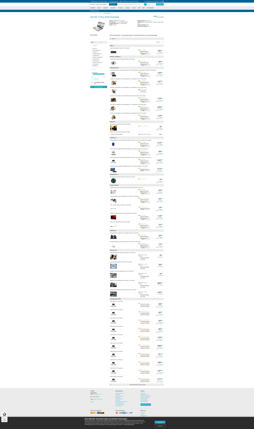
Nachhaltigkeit (144, 415)
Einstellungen (160, 425)
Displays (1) (95, 52)
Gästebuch (143, 413)
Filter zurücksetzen (99, 86)
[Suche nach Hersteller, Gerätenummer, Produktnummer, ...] (145, 4)
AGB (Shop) (117, 394)
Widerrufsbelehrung (119, 403)
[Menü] (6, 412)
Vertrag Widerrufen (144, 400)
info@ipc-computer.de (97, 399)
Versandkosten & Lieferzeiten (121, 401)
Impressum (117, 400)
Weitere (113, 38)
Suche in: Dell (112, 4)
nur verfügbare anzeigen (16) (99, 83)
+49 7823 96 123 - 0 (98, 394)
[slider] (92, 74)
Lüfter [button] (133, 7)
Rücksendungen (144, 398)
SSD (139, 7)
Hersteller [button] (92, 7)
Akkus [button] (99, 7)
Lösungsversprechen (114, 1)
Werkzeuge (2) (96, 64)
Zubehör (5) (95, 65)
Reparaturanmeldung (145, 397)
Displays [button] (128, 7)
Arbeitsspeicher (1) (97, 50)
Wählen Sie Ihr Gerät (94, 10)
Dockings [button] (120, 7)
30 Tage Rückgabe (104, 1)
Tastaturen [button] (112, 7)
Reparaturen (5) (96, 58)
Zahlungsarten (118, 405)
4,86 (153, 1)
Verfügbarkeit (96, 79)
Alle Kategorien (150, 7)
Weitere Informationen (129, 424)
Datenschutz (118, 397)
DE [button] (152, 4)
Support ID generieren (145, 404)
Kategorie (95, 45)
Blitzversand (94, 1)
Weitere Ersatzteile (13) (97, 62)
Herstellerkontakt (119, 398)
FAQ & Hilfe (143, 393)
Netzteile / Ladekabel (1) (98, 57)
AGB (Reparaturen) (119, 393)
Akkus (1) (95, 48)
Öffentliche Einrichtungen (146, 396)
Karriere (142, 414)
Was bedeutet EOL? (143, 92)
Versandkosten (160, 53)
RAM (143, 7)
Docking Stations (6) (97, 53)
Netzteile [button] (105, 7)
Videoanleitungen (144, 401)
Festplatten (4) (96, 55)
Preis (94, 69)
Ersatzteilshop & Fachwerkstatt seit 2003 (129, 1)
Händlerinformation (145, 394)
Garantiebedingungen (119, 404)
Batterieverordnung (119, 396)
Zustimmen (160, 422)
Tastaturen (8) (96, 60)
